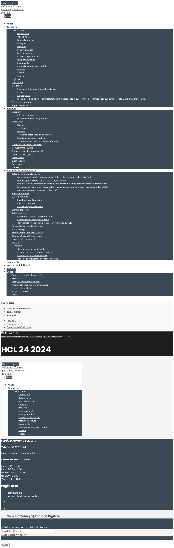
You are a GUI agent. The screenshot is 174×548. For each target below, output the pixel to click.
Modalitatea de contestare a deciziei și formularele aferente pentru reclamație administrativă (62, 183)
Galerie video (23, 36)
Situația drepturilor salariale (30, 206)
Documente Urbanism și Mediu (32, 118)
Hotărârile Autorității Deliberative (47, 337)
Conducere (17, 82)
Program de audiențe (22, 288)
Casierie (16, 167)
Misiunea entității (25, 50)
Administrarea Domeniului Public (27, 232)
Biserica (21, 69)
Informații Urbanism (26, 115)
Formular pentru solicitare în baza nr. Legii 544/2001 (41, 180)
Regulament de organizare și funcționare (36, 89)
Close (5, 545)
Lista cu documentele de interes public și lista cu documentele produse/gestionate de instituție (63, 187)
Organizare (17, 85)
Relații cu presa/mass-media (26, 281)
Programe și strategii (22, 102)
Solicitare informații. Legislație (26, 174)
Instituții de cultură (26, 59)
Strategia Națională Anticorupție (27, 236)
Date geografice (25, 53)
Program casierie (20, 291)
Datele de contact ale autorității (27, 275)
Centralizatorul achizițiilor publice (33, 219)
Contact (11, 271)
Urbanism (16, 112)
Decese (21, 131)
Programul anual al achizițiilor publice (34, 216)
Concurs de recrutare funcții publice (34, 252)
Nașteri (20, 125)
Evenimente (13, 262)
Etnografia (22, 43)
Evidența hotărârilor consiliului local (20, 337)
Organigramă (23, 95)
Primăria (11, 108)
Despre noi (12, 27)
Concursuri (17, 245)
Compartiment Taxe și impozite (27, 144)
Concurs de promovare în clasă (32, 255)
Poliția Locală (18, 157)
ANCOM (15, 242)
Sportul (20, 76)
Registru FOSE (14, 312)
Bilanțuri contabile (20, 210)
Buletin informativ (20, 193)
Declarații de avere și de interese (27, 226)
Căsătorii (21, 128)
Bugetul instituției (20, 196)
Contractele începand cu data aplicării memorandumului (44, 223)
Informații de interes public (21, 170)
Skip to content (9, 3)
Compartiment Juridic (22, 147)
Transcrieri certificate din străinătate (34, 134)
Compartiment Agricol (22, 154)
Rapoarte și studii (20, 105)
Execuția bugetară (26, 203)
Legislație (16, 79)
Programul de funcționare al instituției (30, 285)
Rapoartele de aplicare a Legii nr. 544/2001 (37, 190)
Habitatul (21, 46)
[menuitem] (90, 66)
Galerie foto (23, 33)
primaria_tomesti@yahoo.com (24, 453)
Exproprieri (17, 164)
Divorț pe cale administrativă (31, 138)
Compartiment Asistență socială (27, 151)
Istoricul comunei (25, 40)
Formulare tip (18, 229)
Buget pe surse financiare (29, 200)
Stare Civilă (17, 121)
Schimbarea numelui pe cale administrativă (38, 141)
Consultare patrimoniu (28, 56)
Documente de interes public (23, 496)
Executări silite (18, 161)
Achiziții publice (19, 213)
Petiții (14, 294)
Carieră (20, 92)
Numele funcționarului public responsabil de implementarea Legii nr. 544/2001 (54, 177)
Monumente (23, 63)
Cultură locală (18, 30)
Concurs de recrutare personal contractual (37, 258)
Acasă (10, 23)
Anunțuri (11, 268)
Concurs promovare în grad (30, 249)
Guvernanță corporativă (23, 239)
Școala (20, 72)
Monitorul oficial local (18, 265)
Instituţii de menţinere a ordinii (31, 66)
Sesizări (15, 278)
